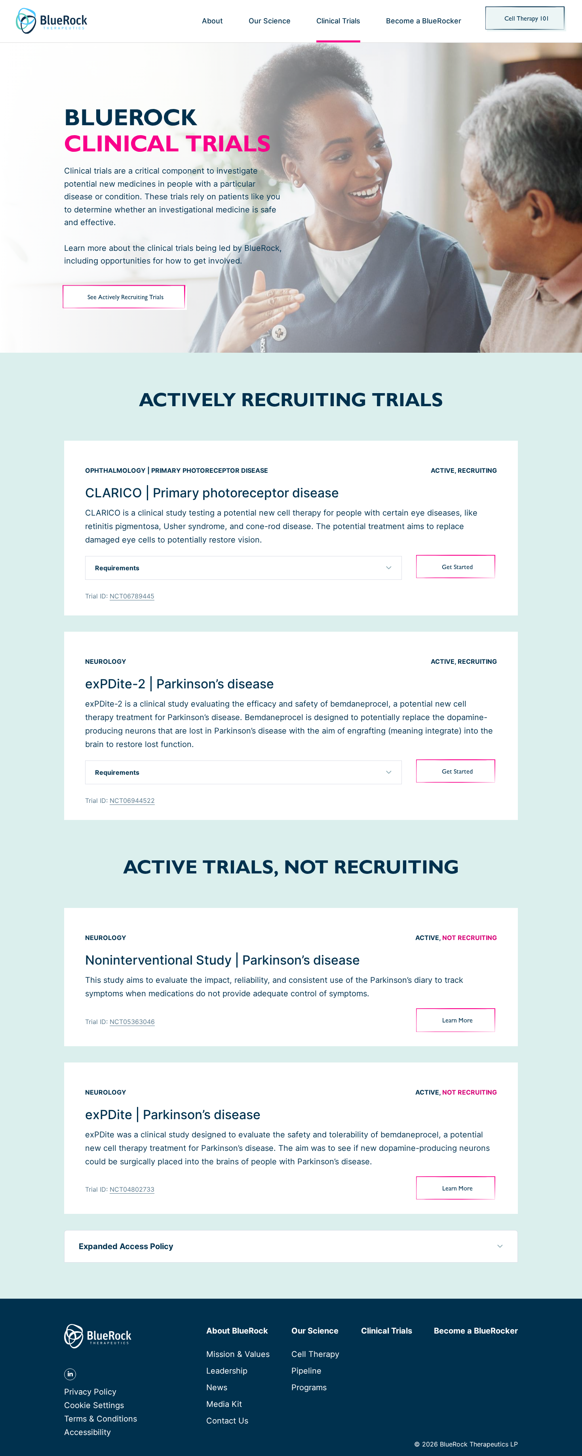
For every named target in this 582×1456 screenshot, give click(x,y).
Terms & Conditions (100, 1419)
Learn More (469, 1025)
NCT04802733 (132, 1189)
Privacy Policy (90, 1392)
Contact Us (227, 1420)
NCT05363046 (132, 1022)
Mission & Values (238, 1354)
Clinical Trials (338, 21)
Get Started (469, 572)
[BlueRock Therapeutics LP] (51, 21)
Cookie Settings (94, 1405)
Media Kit (224, 1404)
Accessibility (87, 1432)
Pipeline (306, 1371)
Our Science (270, 21)
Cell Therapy (315, 1354)
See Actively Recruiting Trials (125, 298)
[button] (243, 567)
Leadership (226, 1371)
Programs (309, 1387)
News (216, 1387)
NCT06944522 (132, 800)
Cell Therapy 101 (526, 19)
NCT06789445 (132, 596)
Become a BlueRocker (423, 21)
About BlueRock (237, 1331)
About (212, 21)
